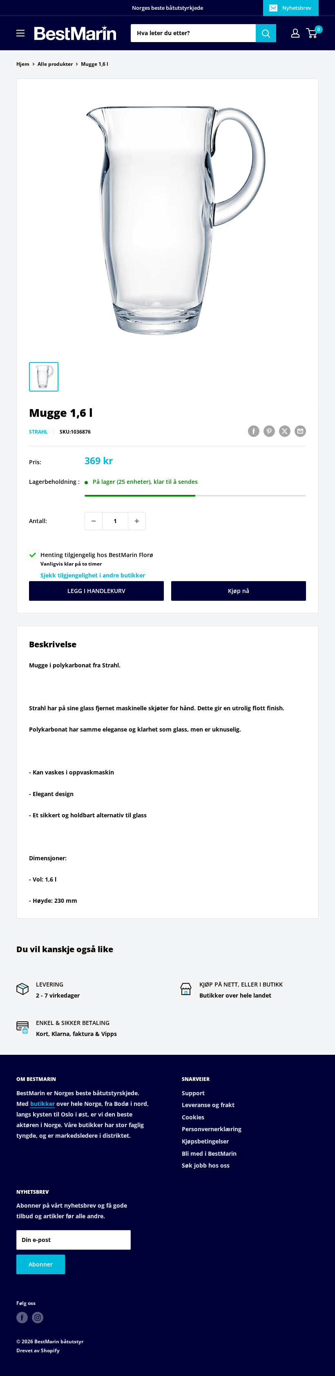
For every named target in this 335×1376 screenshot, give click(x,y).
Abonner (41, 1264)
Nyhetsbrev (296, 7)
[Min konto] (295, 33)
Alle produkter (55, 63)
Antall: (38, 521)
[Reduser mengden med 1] (93, 521)
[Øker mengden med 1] (136, 521)
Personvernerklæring (211, 1129)
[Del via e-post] (300, 431)
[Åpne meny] (20, 33)
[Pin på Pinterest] (269, 431)
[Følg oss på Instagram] (37, 1317)
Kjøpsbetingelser (205, 1141)
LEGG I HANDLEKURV (96, 591)
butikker (42, 1104)
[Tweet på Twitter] (284, 431)
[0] (312, 33)
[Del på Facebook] (253, 431)
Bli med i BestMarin (209, 1153)
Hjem (22, 63)
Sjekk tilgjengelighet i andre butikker (92, 575)
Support (193, 1093)
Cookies (193, 1117)
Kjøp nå (238, 591)
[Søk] (266, 33)
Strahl (38, 431)
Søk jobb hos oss (206, 1165)
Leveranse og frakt (208, 1105)
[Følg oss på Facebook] (22, 1317)
